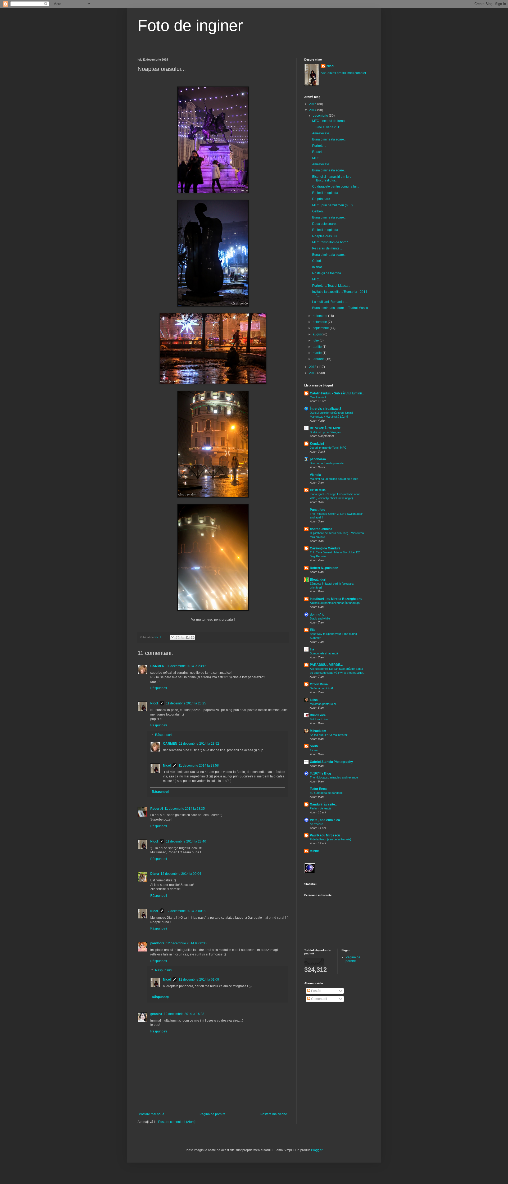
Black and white (320, 618)
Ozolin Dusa (319, 684)
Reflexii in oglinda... (326, 193)
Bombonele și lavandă (324, 653)
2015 (313, 104)
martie (318, 353)
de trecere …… (320, 824)
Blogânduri (318, 579)
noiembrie (320, 316)
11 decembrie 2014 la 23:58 (199, 765)
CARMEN (157, 666)
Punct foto (317, 510)
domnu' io (317, 614)
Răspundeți (158, 688)
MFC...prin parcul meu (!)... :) (332, 205)
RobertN (156, 808)
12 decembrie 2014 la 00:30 (186, 943)
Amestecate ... (322, 164)
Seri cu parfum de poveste (327, 463)
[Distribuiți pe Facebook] (187, 637)
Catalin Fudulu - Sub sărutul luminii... (337, 393)
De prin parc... (322, 199)
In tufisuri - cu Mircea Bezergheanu (336, 599)
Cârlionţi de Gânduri (325, 548)
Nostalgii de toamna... (327, 273)
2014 (313, 110)
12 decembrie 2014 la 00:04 (181, 874)
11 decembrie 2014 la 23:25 (186, 703)
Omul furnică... (319, 397)
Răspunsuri (163, 735)
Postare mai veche (273, 1114)
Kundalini (317, 443)
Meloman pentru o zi (323, 703)
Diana (154, 874)
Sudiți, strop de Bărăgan (325, 432)
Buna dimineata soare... (329, 139)
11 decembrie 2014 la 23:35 (185, 808)
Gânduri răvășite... (323, 804)
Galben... (318, 211)
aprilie (318, 347)
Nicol (154, 703)
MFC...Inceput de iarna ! (329, 121)
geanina (156, 1014)
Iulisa (314, 700)
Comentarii (318, 999)
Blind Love (318, 715)
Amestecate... (322, 133)
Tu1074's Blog (320, 773)
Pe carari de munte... (327, 248)
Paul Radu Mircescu (325, 835)
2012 (313, 373)
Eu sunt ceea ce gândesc (326, 792)
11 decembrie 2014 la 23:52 (199, 743)
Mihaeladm (318, 731)
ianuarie (319, 359)
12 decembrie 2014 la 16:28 (184, 1014)
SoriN (314, 746)
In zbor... (318, 267)
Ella (312, 630)
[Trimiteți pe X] (182, 637)
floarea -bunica (321, 529)
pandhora (157, 943)
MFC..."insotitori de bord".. (330, 242)
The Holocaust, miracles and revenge (334, 777)
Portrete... (319, 146)
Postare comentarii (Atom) (177, 1122)
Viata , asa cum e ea (325, 820)
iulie (316, 340)
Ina (312, 649)
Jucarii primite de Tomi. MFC (328, 447)
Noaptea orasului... (325, 236)
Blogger (316, 1150)
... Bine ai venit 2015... (328, 127)
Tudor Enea (318, 789)
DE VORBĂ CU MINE (325, 428)
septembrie (321, 328)
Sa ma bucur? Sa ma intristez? (329, 734)
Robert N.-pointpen (324, 568)
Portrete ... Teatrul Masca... (331, 286)
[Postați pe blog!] (177, 637)
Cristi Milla (318, 490)
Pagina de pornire (212, 1114)
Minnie (315, 851)
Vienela (315, 475)
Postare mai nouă (151, 1114)
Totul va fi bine (319, 719)
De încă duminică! (321, 688)
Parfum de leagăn (321, 808)
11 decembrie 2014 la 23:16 (186, 666)
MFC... (316, 158)
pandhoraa (318, 459)
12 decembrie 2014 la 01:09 (199, 979)
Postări (315, 991)
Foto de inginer (190, 25)
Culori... (317, 261)
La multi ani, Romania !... (330, 302)
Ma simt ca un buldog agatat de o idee (334, 478)
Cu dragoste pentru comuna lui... (335, 186)
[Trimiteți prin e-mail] (172, 637)
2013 (313, 367)
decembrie (321, 115)
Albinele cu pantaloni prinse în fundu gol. (335, 602)
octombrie (320, 322)
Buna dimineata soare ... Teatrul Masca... (341, 308)
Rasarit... (318, 152)
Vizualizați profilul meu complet (343, 73)
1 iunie (314, 750)
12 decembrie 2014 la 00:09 (186, 911)
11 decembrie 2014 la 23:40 (186, 841)
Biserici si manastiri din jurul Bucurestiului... (332, 178)
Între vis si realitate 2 (325, 409)
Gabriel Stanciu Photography (331, 762)
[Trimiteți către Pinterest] (192, 637)
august (318, 334)
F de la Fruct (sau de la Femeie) (330, 839)
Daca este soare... (325, 224)
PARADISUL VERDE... (326, 665)
